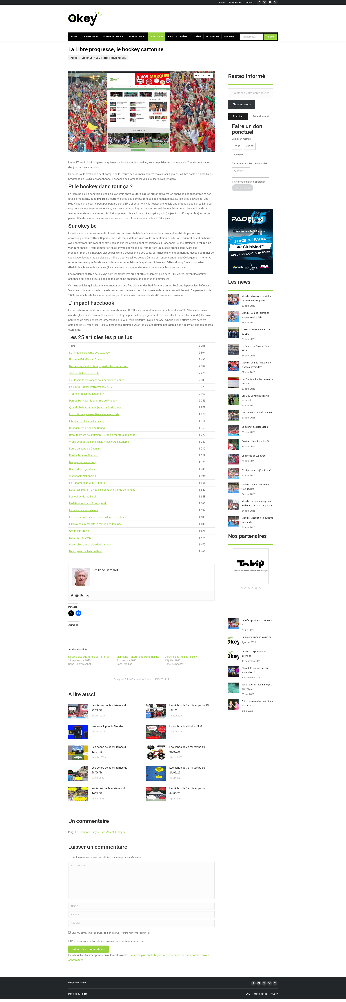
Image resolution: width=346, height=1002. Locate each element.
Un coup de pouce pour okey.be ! (254, 653)
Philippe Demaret (77, 982)
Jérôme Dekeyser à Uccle (84, 373)
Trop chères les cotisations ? (86, 393)
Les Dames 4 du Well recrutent (257, 412)
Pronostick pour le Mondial (107, 726)
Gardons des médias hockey (181, 656)
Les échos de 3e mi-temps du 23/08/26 (109, 708)
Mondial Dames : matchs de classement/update (256, 364)
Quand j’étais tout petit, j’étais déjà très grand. (96, 407)
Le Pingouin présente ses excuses (89, 352)
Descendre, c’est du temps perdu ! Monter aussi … (98, 366)
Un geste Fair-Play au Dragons (87, 359)
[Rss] (82, 596)
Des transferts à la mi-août (255, 441)
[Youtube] (77, 596)
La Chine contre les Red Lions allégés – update (97, 517)
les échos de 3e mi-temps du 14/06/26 (109, 791)
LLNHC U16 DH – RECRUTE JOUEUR (256, 331)
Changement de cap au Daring (87, 428)
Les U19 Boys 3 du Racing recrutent (255, 398)
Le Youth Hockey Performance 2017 (90, 387)
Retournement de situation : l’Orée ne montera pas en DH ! (103, 435)
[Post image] (78, 711)
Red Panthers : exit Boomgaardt (88, 503)
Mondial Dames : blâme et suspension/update (255, 315)
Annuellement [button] (261, 116)
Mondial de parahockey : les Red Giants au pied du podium (257, 503)
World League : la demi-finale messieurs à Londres (99, 441)
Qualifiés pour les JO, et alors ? (257, 622)
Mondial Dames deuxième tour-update (255, 486)
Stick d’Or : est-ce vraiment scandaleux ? (255, 670)
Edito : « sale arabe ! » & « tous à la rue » (257, 703)
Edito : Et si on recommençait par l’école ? (257, 686)
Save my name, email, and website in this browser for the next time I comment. (111, 933)
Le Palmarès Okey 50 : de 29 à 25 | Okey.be (100, 832)
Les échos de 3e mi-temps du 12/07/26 (109, 749)
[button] (242, 588)
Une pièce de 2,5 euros (253, 455)
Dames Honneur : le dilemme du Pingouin (93, 400)
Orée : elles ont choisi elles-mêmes (90, 544)
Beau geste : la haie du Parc (85, 551)
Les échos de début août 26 (186, 726)
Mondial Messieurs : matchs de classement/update (256, 298)
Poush (84, 994)
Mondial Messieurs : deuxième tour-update (257, 519)
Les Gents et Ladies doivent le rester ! (257, 381)
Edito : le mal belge (80, 537)
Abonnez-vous (241, 104)
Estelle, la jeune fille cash (83, 455)
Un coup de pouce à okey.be (256, 637)
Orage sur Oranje (79, 530)
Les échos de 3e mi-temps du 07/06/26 (187, 791)
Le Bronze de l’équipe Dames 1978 (257, 348)
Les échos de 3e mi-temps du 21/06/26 (187, 770)
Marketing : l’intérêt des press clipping (138, 656)
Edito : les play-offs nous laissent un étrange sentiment (102, 489)
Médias (140, 679)
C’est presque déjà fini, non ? (257, 470)
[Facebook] (72, 596)
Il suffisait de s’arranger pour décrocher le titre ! (97, 380)
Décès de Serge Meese (82, 469)
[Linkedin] (87, 596)
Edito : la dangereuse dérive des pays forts (94, 414)
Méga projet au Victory (82, 462)
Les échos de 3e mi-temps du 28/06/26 (109, 770)
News (148, 679)
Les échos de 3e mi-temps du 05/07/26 (187, 749)
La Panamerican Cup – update (87, 482)
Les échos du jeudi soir (83, 496)
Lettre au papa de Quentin (84, 448)
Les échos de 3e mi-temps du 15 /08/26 (189, 708)
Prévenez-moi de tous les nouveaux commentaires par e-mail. (108, 941)
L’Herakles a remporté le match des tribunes (95, 524)
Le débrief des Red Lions (255, 427)
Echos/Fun (130, 679)
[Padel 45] (251, 583)
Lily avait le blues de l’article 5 (86, 421)
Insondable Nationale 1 (82, 476)
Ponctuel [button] (238, 116)
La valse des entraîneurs (83, 510)
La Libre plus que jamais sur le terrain (89, 656)
